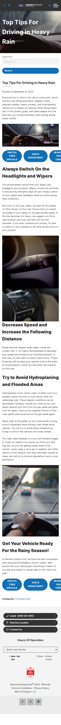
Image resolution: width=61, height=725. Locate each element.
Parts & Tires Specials (12, 156)
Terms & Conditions (21, 688)
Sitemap (45, 684)
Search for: (7, 56)
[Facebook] (22, 701)
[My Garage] (49, 5)
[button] (56, 5)
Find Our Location (19, 622)
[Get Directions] (9, 5)
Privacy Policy (41, 688)
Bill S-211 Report (23, 691)
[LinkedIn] (38, 701)
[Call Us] (4, 5)
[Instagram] (30, 701)
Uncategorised (22, 599)
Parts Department (35, 156)
